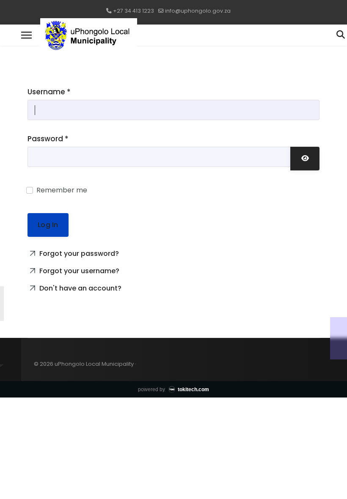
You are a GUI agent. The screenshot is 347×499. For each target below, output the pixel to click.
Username (49, 92)
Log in (48, 225)
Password (48, 139)
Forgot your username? (78, 271)
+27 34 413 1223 (133, 10)
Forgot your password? (78, 253)
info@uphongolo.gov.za (198, 10)
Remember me (61, 190)
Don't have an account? (79, 288)
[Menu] (26, 35)
